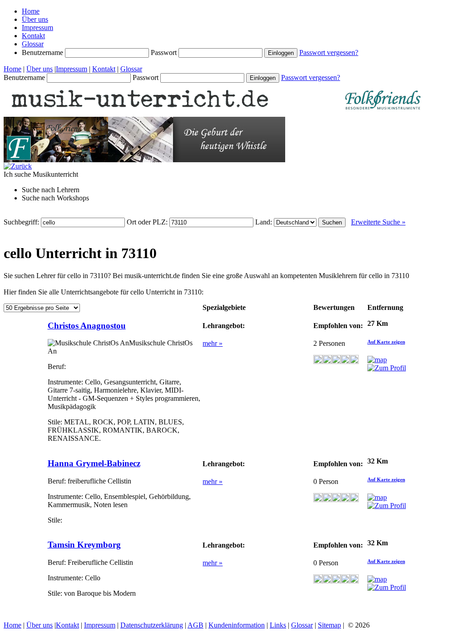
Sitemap (329, 625)
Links (278, 625)
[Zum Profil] (386, 368)
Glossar (33, 44)
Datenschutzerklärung (151, 625)
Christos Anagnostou (87, 325)
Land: (264, 222)
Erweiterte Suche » (378, 222)
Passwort (164, 52)
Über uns (35, 19)
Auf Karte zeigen (386, 341)
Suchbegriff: (22, 222)
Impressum (37, 27)
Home (31, 11)
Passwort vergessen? (328, 52)
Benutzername (43, 52)
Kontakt (33, 36)
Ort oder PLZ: (148, 222)
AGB (195, 625)
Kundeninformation (236, 625)
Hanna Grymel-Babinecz (94, 463)
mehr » (213, 343)
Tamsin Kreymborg (84, 544)
